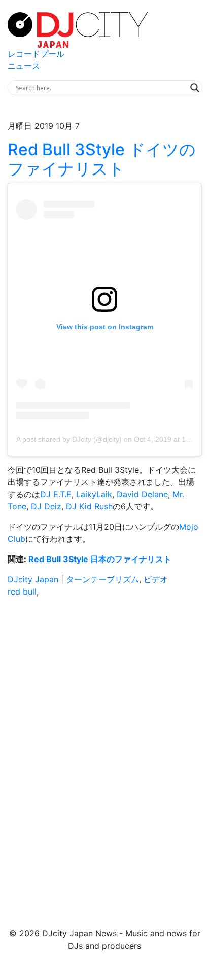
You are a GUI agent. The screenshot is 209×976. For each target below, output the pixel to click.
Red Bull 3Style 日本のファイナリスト (99, 559)
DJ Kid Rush (89, 506)
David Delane (142, 494)
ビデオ (156, 579)
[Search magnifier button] (195, 88)
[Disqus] (104, 749)
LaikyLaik (94, 494)
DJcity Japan (33, 579)
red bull (22, 591)
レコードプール (36, 54)
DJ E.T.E (56, 494)
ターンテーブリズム (102, 579)
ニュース (24, 66)
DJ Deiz (46, 506)
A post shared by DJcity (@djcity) (69, 439)
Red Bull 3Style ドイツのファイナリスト (102, 159)
